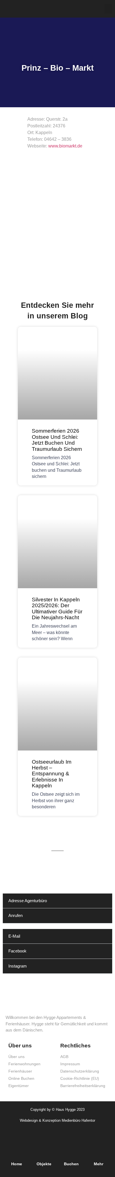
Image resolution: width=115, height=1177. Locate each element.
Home (16, 1164)
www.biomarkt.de (65, 146)
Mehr (98, 1164)
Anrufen (15, 915)
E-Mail (14, 936)
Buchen (71, 1164)
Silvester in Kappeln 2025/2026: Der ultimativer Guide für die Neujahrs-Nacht (57, 608)
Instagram (17, 966)
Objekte (44, 1164)
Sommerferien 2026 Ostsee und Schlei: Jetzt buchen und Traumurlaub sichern (57, 440)
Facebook (17, 951)
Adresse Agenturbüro (27, 900)
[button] (108, 8)
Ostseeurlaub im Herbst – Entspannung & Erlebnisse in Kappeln (51, 773)
